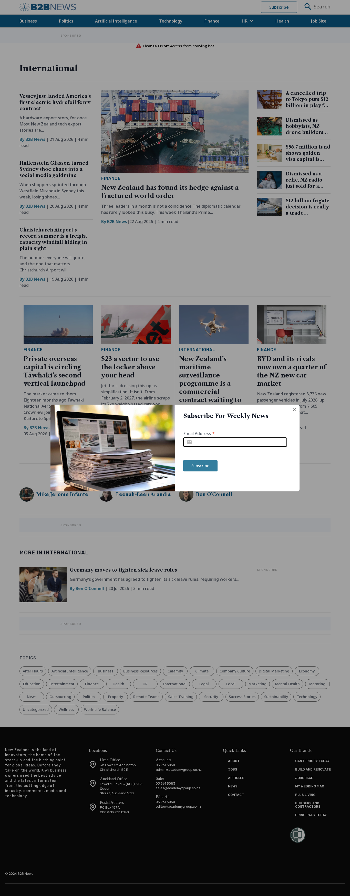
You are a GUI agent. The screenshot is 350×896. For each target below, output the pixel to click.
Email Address (199, 433)
